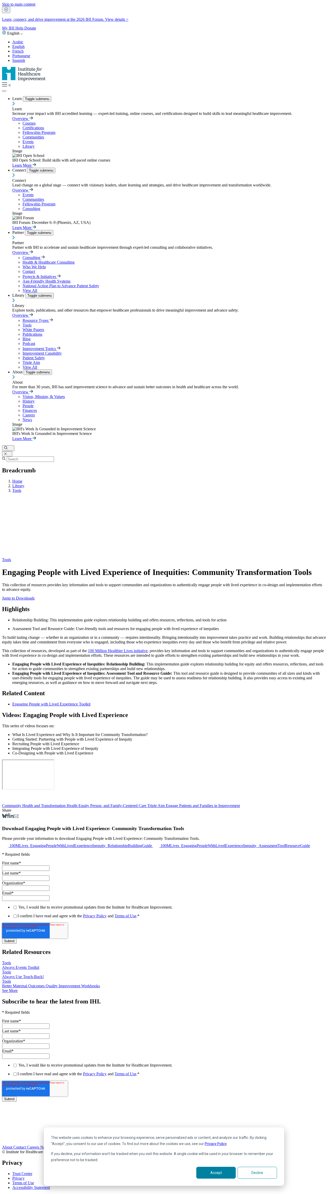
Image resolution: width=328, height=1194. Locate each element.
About (18, 372)
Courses (29, 123)
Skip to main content (18, 4)
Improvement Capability (42, 353)
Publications (32, 334)
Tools (27, 325)
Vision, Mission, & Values (44, 396)
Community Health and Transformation (34, 805)
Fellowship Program (39, 132)
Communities (33, 137)
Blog (26, 339)
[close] (6, 10)
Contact (29, 271)
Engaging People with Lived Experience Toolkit (51, 704)
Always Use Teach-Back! (23, 976)
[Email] (16, 816)
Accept (216, 1173)
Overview (20, 118)
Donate (30, 28)
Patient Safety (34, 358)
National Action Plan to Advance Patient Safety (61, 286)
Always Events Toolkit (20, 967)
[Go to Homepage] (24, 80)
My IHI (8, 28)
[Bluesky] (4, 816)
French (18, 51)
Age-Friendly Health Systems (46, 281)
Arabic (17, 42)
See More (10, 990)
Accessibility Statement (31, 1187)
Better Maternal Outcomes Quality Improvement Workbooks (51, 986)
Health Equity (78, 805)
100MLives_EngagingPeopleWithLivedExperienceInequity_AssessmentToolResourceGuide (235, 845)
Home (17, 481)
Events (28, 142)
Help (19, 28)
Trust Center (22, 1173)
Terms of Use (125, 916)
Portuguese (21, 56)
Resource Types (36, 320)
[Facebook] (8, 816)
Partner (18, 232)
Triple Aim (31, 362)
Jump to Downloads (18, 598)
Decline (257, 1173)
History (29, 401)
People (28, 406)
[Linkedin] (11, 816)
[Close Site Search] (7, 453)
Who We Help (34, 267)
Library (29, 146)
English (18, 46)
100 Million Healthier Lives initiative (118, 651)
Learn (17, 98)
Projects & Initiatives (40, 276)
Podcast (29, 343)
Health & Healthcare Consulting (49, 262)
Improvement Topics (40, 348)
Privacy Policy (216, 1144)
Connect (19, 170)
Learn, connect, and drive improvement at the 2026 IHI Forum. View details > (65, 19)
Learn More (22, 165)
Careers (29, 415)
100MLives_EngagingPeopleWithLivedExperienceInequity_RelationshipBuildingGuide (81, 845)
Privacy (18, 1178)
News (27, 419)
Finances (30, 410)
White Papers (33, 329)
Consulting (31, 208)
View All (30, 290)
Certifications (33, 128)
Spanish (18, 60)
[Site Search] (8, 448)
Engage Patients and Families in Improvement (203, 805)
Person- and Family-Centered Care (118, 805)
